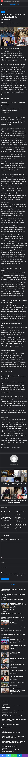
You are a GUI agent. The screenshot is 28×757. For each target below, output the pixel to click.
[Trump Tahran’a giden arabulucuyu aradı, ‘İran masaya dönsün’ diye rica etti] (5, 690)
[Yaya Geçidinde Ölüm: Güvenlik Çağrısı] (5, 666)
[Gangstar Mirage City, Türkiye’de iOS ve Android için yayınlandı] (5, 641)
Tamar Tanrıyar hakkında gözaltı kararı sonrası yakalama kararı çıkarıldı (18, 647)
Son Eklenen (14, 585)
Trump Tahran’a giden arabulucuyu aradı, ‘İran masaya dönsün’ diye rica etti (18, 690)
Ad (2, 557)
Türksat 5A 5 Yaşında (15, 652)
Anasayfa (4, 9)
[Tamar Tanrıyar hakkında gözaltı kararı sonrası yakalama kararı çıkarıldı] (5, 647)
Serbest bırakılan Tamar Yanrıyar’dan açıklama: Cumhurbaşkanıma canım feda (13, 595)
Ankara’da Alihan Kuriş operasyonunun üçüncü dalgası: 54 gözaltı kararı (20, 526)
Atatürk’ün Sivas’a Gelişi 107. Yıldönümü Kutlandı (17, 677)
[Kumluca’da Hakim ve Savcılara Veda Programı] (5, 672)
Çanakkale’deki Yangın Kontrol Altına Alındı (12, 1)
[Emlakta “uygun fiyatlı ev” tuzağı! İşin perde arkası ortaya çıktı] (5, 660)
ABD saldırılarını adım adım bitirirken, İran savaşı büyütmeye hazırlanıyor (18, 605)
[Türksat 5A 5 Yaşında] (5, 654)
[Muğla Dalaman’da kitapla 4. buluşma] (5, 622)
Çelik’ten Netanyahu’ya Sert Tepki (20, 512)
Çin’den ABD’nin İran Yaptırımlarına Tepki (6, 518)
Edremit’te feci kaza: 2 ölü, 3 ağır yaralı (6, 525)
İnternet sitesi (4, 567)
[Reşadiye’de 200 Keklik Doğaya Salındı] (5, 684)
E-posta (3, 562)
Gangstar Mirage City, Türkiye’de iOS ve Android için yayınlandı (18, 640)
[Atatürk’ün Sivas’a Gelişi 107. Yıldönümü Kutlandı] (5, 678)
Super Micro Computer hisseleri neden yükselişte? (13, 627)
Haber (8, 9)
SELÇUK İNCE (6, 22)
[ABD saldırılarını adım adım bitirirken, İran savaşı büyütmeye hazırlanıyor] (5, 605)
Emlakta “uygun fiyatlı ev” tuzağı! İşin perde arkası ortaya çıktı (18, 659)
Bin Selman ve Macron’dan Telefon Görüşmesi (20, 519)
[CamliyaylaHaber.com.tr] (14, 4)
